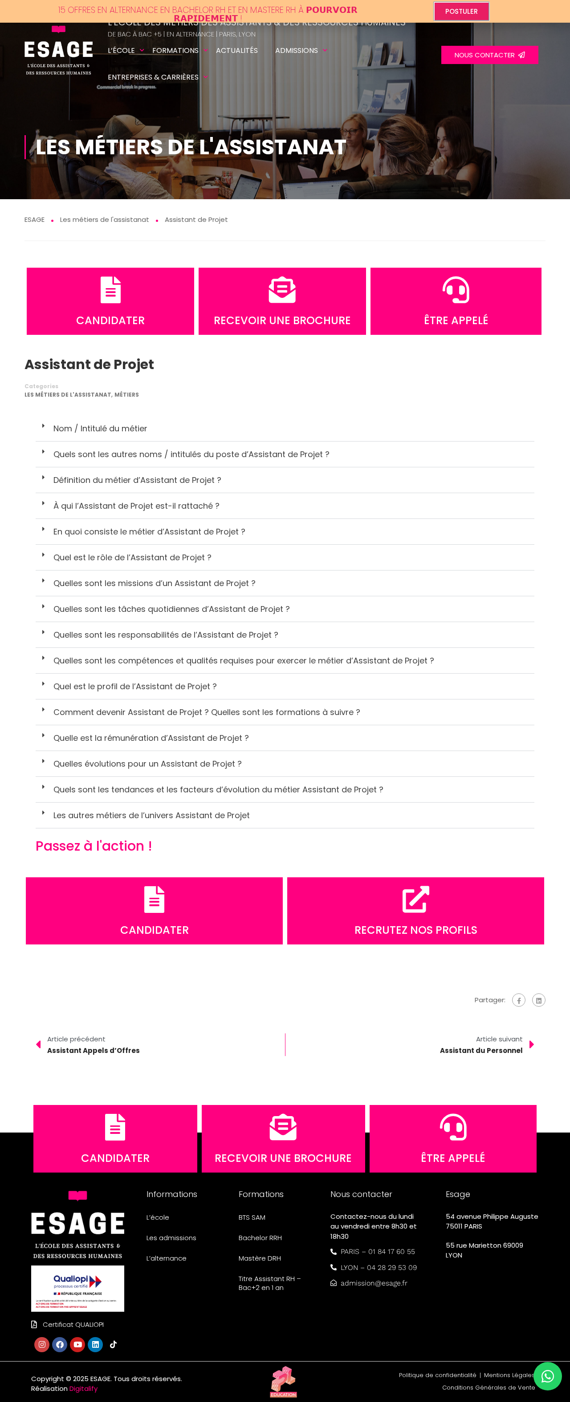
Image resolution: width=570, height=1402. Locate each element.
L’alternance (167, 1258)
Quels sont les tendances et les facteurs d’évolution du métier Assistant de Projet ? (218, 789)
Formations (175, 50)
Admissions (296, 50)
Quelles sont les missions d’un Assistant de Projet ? (154, 583)
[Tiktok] (113, 1344)
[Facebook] (518, 1000)
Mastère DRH (260, 1258)
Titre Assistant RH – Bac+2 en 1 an (270, 1283)
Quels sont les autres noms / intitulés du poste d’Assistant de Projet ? (191, 454)
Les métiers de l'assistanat (67, 394)
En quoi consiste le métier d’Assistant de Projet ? (149, 531)
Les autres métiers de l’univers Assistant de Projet (151, 815)
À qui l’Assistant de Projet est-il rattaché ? (136, 505)
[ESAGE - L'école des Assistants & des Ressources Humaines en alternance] (58, 55)
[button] (285, 429)
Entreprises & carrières (153, 77)
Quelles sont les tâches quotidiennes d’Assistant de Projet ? (171, 609)
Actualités (237, 50)
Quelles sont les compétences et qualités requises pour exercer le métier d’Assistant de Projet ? (243, 660)
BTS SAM (252, 1217)
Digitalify (83, 1388)
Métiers (126, 394)
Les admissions (171, 1237)
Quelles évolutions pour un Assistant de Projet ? (147, 763)
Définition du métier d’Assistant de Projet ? (137, 480)
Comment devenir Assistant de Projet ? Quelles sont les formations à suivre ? (206, 712)
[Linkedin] (95, 1344)
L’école (121, 50)
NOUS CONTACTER (486, 55)
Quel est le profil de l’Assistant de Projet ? (135, 686)
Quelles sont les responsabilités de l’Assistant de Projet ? (165, 634)
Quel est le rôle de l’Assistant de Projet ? (132, 557)
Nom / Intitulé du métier (100, 428)
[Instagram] (41, 1344)
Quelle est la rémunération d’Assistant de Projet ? (151, 737)
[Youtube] (77, 1344)
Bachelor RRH (260, 1237)
